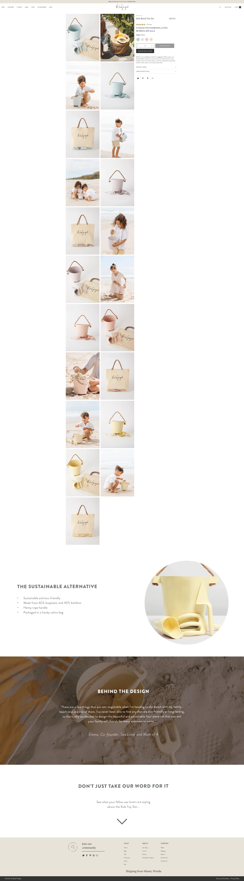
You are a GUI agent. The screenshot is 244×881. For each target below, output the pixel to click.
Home (125, 861)
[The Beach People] (122, 7)
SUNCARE (11, 7)
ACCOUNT (228, 7)
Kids (125, 864)
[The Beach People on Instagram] (93, 855)
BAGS (26, 7)
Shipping (163, 851)
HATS (33, 7)
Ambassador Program (148, 858)
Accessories (127, 858)
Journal (144, 851)
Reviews (144, 854)
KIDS (50, 7)
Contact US (164, 861)
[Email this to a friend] (153, 79)
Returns (163, 854)
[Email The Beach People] (97, 855)
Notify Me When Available (145, 51)
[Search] (220, 7)
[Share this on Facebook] (143, 79)
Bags (125, 851)
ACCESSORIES (42, 7)
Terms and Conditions (222, 878)
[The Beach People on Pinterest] (90, 855)
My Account (164, 858)
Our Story (145, 848)
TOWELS (19, 7)
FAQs (162, 848)
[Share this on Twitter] (138, 79)
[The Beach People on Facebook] (86, 855)
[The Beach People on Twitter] (83, 855)
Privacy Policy (235, 878)
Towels (125, 848)
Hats (125, 854)
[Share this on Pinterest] (148, 79)
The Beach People (15, 878)
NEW (3, 7)
